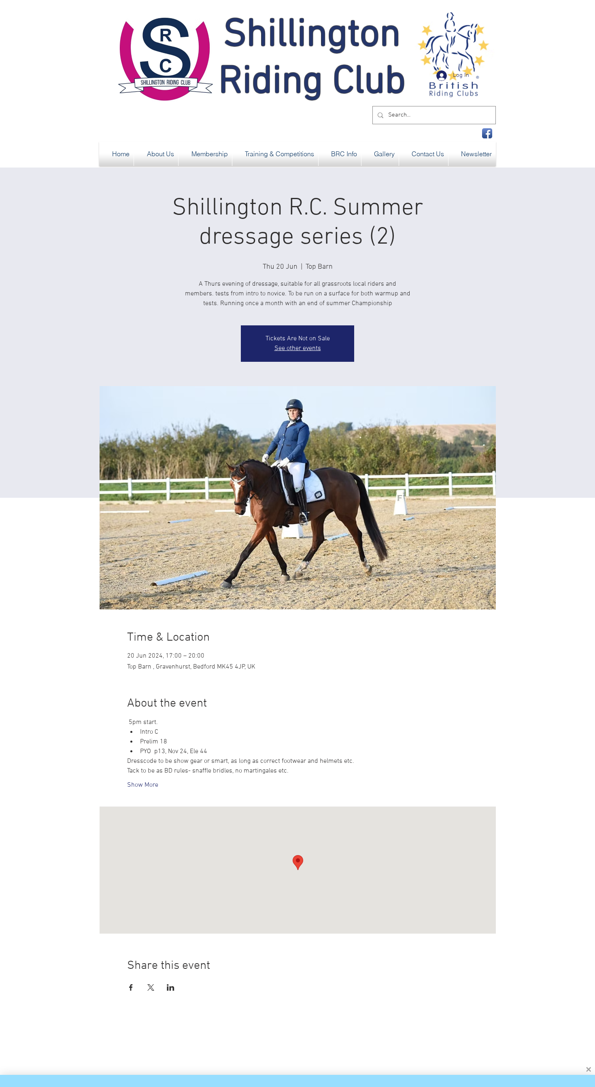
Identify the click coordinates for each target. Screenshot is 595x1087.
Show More (142, 785)
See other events (297, 348)
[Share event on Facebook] (131, 987)
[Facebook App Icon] (487, 133)
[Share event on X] (151, 987)
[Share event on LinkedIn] (170, 987)
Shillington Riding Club (312, 59)
